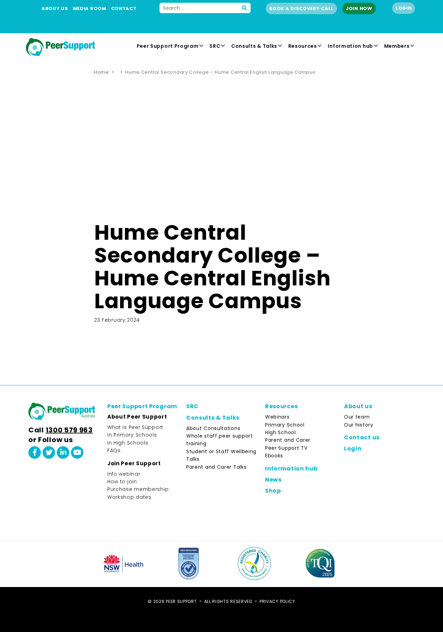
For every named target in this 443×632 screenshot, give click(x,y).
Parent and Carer (287, 440)
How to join (122, 481)
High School (280, 432)
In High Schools (127, 442)
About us (55, 8)
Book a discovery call (301, 8)
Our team (357, 416)
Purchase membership (138, 489)
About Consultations (213, 428)
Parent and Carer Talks (216, 467)
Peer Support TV (286, 448)
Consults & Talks (254, 46)
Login (404, 8)
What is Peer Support (135, 427)
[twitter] (49, 452)
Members (397, 46)
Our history (358, 424)
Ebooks (274, 455)
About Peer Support (137, 416)
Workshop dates (129, 497)
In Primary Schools (132, 434)
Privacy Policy (277, 601)
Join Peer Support (134, 463)
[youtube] (77, 452)
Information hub (350, 46)
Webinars (277, 416)
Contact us (362, 437)
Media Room (89, 8)
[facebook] (34, 452)
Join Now (359, 8)
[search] (245, 8)
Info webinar (123, 473)
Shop (273, 491)
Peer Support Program (168, 46)
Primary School (285, 424)
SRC (214, 46)
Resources (302, 46)
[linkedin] (63, 452)
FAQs (114, 450)
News (273, 480)
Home (101, 72)
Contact (124, 8)
